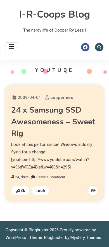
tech (40, 190)
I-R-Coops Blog (54, 14)
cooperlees (61, 97)
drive (25, 177)
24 (17, 177)
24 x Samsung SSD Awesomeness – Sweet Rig (53, 122)
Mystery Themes (85, 237)
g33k (20, 190)
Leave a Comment (50, 177)
